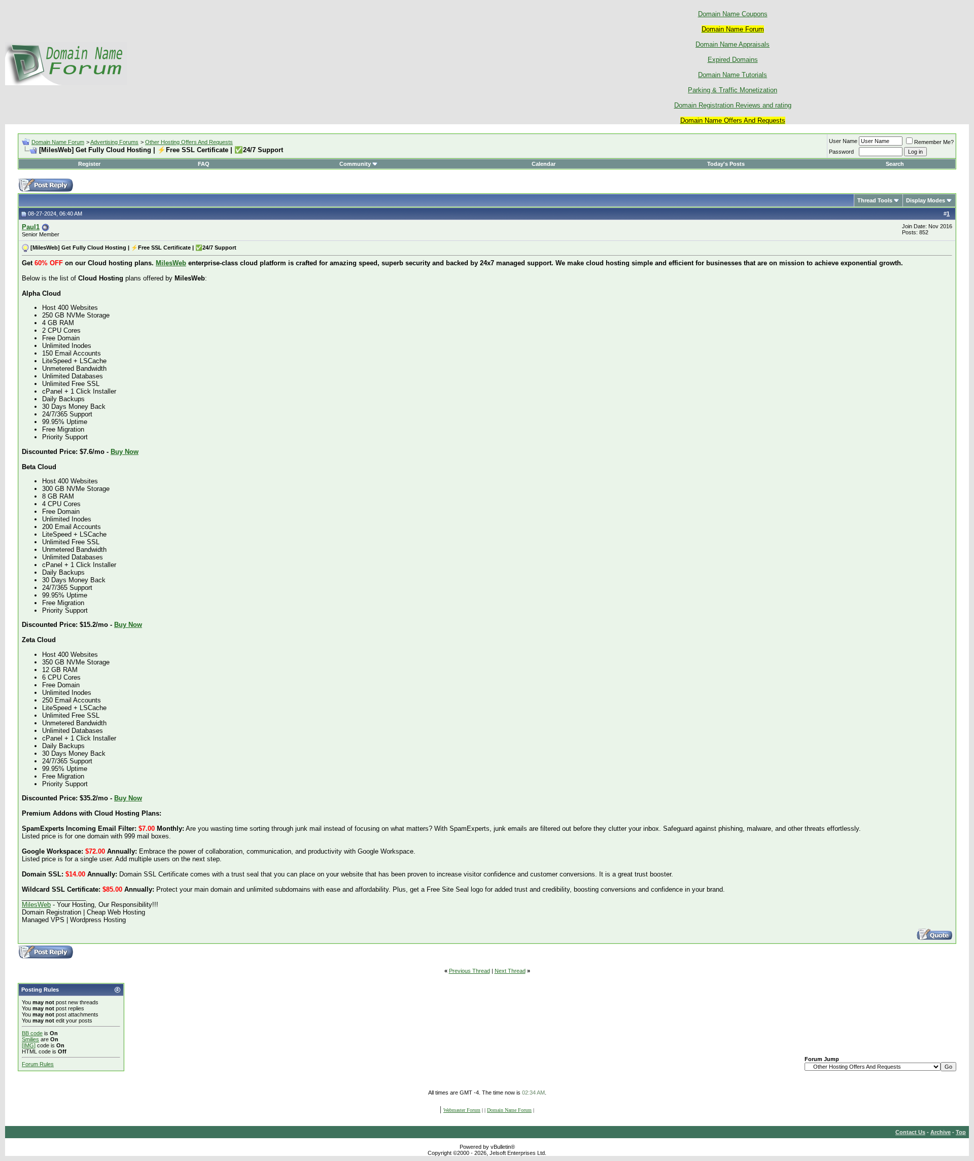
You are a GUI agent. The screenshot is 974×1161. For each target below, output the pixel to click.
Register (89, 164)
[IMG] (29, 1045)
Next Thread (510, 971)
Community (355, 164)
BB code (32, 1033)
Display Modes (925, 200)
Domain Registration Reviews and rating (732, 105)
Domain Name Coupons (733, 14)
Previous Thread (469, 971)
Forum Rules (38, 1064)
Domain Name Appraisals (732, 44)
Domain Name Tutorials (732, 75)
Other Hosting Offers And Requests (189, 142)
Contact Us (910, 1132)
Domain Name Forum (57, 142)
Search (895, 164)
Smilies (30, 1039)
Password (841, 152)
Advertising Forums (114, 142)
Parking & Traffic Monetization (732, 90)
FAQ (204, 164)
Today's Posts (726, 164)
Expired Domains (733, 59)
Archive (940, 1132)
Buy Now (124, 451)
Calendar (543, 164)
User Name (843, 141)
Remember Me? (934, 142)
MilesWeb (171, 263)
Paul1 (31, 227)
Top (961, 1132)
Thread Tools (874, 200)
